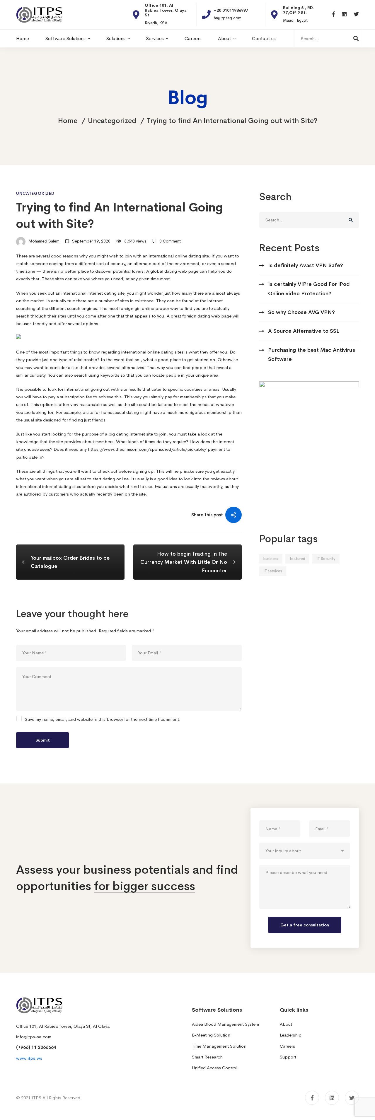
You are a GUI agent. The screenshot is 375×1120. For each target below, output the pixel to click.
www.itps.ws (29, 1058)
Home (67, 120)
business (270, 558)
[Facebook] (333, 14)
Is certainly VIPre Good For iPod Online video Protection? (309, 288)
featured (297, 558)
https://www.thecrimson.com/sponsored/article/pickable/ (147, 449)
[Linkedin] (344, 14)
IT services (272, 570)
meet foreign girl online (131, 308)
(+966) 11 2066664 (36, 1047)
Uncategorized (112, 120)
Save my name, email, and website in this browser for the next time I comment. (102, 719)
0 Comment (170, 241)
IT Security (325, 558)
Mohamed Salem (43, 241)
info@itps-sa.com (33, 1036)
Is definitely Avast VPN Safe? (305, 265)
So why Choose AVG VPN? (301, 312)
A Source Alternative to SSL (303, 331)
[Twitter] (356, 14)
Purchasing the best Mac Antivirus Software (311, 354)
